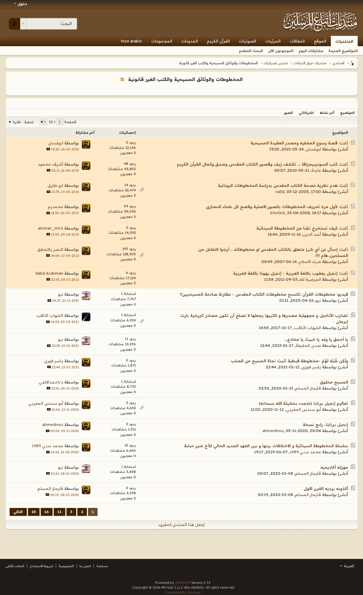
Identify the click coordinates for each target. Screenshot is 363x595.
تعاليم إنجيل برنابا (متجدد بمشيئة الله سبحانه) (303, 403)
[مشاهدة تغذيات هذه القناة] (122, 79)
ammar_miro (50, 228)
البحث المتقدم (251, 51)
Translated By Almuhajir (183, 592)
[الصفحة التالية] (42, 122)
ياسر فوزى (311, 366)
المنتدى (338, 63)
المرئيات (273, 41)
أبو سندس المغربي (303, 409)
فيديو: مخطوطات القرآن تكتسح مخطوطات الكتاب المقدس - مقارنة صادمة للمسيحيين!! (264, 294)
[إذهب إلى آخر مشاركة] (48, 149)
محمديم (55, 206)
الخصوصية (66, 566)
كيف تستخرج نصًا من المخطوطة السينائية (296, 228)
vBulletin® (182, 583)
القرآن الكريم (218, 41)
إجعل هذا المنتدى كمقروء (181, 524)
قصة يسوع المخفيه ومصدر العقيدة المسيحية (294, 142)
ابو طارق (55, 185)
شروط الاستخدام (41, 566)
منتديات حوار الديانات (310, 63)
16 (46, 512)
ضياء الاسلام (310, 261)
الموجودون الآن (280, 51)
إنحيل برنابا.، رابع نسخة (325, 424)
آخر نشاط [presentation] (327, 113)
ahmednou (273, 430)
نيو (318, 300)
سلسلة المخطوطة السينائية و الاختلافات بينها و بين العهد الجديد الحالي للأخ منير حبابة (266, 445)
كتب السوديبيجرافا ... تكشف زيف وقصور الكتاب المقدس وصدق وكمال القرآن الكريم (257, 164)
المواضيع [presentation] (347, 113)
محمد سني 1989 (305, 451)
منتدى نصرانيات (276, 63)
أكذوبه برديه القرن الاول (326, 488)
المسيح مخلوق (334, 382)
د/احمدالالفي (51, 382)
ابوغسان (313, 149)
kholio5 (277, 212)
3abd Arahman (49, 273)
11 (59, 512)
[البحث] (14, 24)
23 (34, 512)
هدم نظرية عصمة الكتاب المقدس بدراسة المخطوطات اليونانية (277, 185)
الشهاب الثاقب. (307, 327)
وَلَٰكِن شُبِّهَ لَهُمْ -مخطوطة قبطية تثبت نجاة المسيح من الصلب (289, 360)
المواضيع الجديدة (343, 51)
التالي (18, 512)
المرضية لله (310, 279)
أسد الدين (312, 234)
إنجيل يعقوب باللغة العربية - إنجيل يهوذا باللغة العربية (285, 273)
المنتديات (344, 41)
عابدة (316, 170)
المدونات (189, 41)
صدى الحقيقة (308, 345)
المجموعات (161, 41)
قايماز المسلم (308, 388)
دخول (22, 4)
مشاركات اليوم (311, 51)
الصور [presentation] (288, 113)
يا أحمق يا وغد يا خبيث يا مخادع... (316, 339)
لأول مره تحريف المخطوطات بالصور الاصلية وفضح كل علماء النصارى (271, 206)
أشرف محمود (50, 164)
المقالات (297, 41)
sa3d (279, 191)
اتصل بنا (85, 566)
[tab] (347, 113)
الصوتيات (247, 41)
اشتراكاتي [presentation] (306, 113)
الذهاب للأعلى (14, 566)
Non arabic (131, 41)
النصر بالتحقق (50, 249)
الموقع (320, 41)
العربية (348, 566)
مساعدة (102, 566)
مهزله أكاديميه (334, 467)
